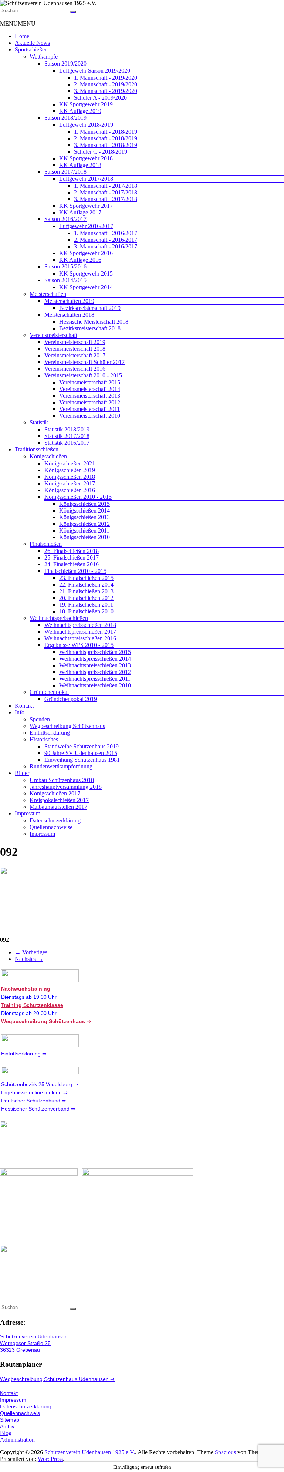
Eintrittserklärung (50, 733)
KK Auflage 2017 (80, 212)
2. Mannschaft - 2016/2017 (105, 240)
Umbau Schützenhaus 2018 (62, 780)
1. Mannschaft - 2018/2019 (105, 131)
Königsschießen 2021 (69, 463)
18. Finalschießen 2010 (86, 611)
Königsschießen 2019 (69, 470)
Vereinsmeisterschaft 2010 (89, 416)
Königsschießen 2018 (69, 477)
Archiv (7, 1426)
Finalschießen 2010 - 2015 (75, 571)
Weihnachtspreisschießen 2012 (95, 672)
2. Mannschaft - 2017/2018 (105, 192)
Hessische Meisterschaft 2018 (93, 321)
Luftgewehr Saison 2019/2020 (94, 70)
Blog (5, 1433)
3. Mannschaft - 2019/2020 (105, 91)
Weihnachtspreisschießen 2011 (95, 678)
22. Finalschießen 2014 (86, 584)
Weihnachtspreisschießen (59, 618)
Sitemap (9, 1420)
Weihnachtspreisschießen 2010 (95, 685)
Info (19, 712)
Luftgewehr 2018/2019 (86, 124)
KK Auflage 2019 (80, 111)
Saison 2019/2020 (65, 63)
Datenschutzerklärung (55, 820)
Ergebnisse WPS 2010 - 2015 (79, 645)
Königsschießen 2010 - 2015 (78, 497)
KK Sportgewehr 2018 (86, 158)
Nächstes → (29, 959)
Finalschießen (46, 544)
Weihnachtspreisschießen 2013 (95, 665)
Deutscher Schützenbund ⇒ (33, 1101)
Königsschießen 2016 (69, 490)
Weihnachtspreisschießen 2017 (80, 631)
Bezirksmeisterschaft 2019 (90, 308)
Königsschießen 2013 (84, 517)
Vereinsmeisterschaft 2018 (74, 349)
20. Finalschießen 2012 (86, 598)
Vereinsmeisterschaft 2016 (74, 369)
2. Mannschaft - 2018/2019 (105, 138)
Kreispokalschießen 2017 (59, 800)
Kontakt (24, 705)
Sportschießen (31, 49)
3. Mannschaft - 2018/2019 (105, 145)
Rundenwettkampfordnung (61, 766)
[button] (18, 23)
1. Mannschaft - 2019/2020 (105, 77)
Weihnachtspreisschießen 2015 (95, 652)
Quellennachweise (51, 827)
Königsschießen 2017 (69, 483)
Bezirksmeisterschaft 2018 (90, 328)
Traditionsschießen (36, 449)
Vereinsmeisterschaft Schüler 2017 (84, 362)
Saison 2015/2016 (65, 266)
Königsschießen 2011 (84, 530)
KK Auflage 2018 (80, 165)
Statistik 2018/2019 (66, 429)
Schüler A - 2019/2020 (100, 97)
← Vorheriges (31, 952)
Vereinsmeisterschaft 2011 (89, 409)
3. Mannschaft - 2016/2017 (105, 246)
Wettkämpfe (44, 56)
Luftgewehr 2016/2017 (86, 226)
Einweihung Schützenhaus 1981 (82, 760)
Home (22, 36)
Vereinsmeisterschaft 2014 (89, 389)
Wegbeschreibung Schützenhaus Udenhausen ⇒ (57, 1379)
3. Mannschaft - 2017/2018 (105, 199)
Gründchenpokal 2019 (70, 699)
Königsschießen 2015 (84, 504)
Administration (17, 1439)
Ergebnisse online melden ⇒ (34, 1092)
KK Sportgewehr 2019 (86, 104)
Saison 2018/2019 (65, 117)
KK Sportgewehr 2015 (86, 273)
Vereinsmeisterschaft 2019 (74, 342)
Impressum (27, 813)
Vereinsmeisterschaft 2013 (89, 396)
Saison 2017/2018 (65, 171)
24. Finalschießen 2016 (71, 564)
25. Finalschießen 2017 (71, 557)
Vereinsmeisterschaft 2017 (74, 355)
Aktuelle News (32, 43)
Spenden (40, 719)
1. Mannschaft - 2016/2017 (105, 233)
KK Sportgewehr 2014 (86, 287)
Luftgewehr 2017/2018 (86, 179)
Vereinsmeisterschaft (53, 335)
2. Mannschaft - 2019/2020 (105, 84)
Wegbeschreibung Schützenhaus (67, 726)
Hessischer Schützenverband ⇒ (38, 1109)
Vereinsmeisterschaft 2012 (89, 402)
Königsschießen (48, 456)
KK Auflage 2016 (80, 260)
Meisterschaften (48, 294)
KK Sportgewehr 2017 (86, 206)
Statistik (39, 422)
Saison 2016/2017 (65, 219)
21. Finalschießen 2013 (86, 591)
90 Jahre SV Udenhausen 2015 (80, 753)
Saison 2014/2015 (65, 280)
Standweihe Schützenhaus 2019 (81, 746)
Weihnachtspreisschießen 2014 (95, 658)
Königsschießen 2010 (84, 537)
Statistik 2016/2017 (66, 443)
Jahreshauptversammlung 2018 (66, 787)
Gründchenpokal (49, 692)
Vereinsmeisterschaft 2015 (89, 382)
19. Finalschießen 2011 (86, 604)
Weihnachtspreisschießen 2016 (80, 638)
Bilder (22, 773)
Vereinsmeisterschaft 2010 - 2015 (83, 375)
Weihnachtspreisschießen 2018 (80, 625)
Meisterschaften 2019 (69, 301)
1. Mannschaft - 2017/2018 (105, 186)
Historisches (44, 739)
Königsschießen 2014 (84, 510)
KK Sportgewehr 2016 (86, 253)
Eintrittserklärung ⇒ (24, 1054)
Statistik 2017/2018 (66, 436)
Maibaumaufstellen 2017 (58, 807)
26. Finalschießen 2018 (71, 551)
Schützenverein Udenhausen (34, 1336)
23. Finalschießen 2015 (86, 578)
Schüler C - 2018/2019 (100, 151)
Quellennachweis (20, 1413)
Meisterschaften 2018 (69, 314)
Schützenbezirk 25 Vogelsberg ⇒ (39, 1084)
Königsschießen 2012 (84, 524)
